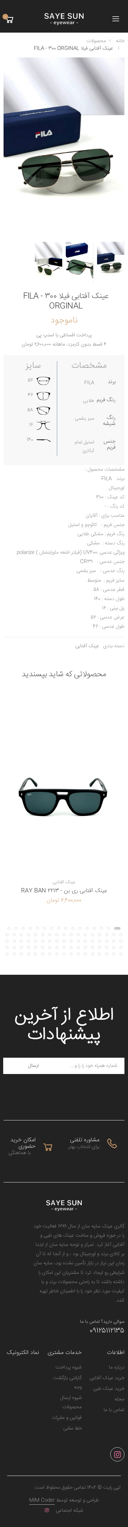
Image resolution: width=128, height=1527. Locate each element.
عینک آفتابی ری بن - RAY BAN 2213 (64, 890)
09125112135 (107, 1330)
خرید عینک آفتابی (107, 1378)
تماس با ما (113, 1410)
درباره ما (116, 1367)
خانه (120, 41)
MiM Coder (42, 1500)
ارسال (33, 1066)
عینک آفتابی (87, 646)
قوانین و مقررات (67, 1418)
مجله (119, 1399)
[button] (9, 20)
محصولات (96, 41)
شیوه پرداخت (68, 1367)
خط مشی (72, 1428)
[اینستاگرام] (117, 1454)
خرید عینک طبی (108, 1389)
